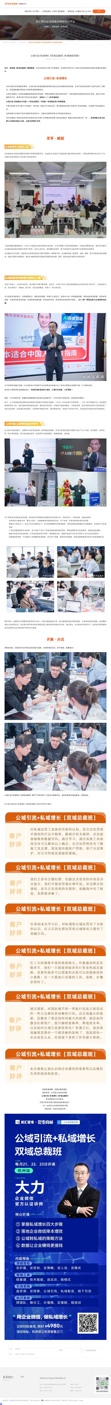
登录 (98, 11)
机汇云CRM (86, 11)
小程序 (54, 11)
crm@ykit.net (77, 1390)
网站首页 (28, 11)
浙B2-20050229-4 (35, 1400)
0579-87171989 (47, 1387)
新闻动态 (71, 11)
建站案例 (61, 11)
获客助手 (17, 1349)
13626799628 (77, 1387)
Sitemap (81, 1400)
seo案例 (78, 11)
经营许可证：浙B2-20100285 (69, 1400)
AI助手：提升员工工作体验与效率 (25, 1354)
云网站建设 (46, 11)
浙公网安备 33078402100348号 (51, 1400)
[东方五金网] (15, 4)
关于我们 (35, 11)
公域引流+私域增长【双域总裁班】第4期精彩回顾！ (45, 42)
